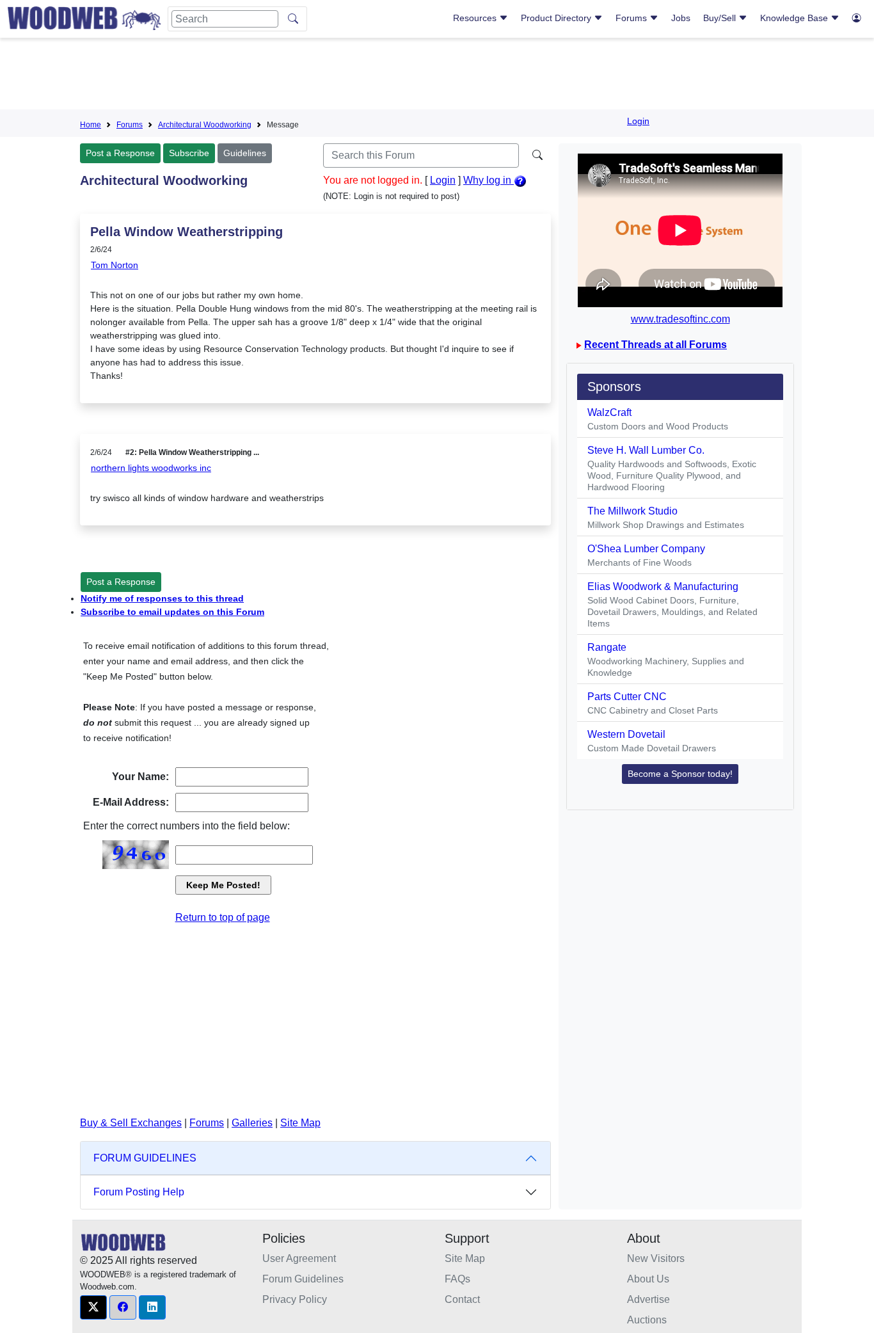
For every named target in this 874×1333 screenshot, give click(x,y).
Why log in (488, 180)
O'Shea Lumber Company (646, 548)
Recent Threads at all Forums (655, 344)
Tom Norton (114, 265)
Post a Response (120, 153)
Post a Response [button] (120, 582)
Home (90, 124)
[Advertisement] (437, 76)
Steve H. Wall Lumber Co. (645, 450)
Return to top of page (222, 917)
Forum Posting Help (138, 1191)
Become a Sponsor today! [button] (680, 774)
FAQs (457, 1278)
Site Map (300, 1122)
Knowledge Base (795, 18)
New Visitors (656, 1258)
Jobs (680, 18)
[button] (93, 1307)
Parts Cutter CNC (627, 696)
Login (638, 121)
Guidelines (244, 153)
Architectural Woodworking (204, 124)
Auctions (647, 1319)
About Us (648, 1278)
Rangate (606, 647)
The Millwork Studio (632, 511)
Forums (632, 18)
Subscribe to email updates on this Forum (172, 612)
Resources (476, 18)
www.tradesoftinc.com (680, 319)
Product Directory (557, 18)
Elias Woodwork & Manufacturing (662, 586)
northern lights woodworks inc (151, 468)
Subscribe (189, 153)
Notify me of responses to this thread (162, 598)
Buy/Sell (720, 18)
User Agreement (299, 1258)
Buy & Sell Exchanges (131, 1122)
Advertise (648, 1299)
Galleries (252, 1122)
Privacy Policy (294, 1299)
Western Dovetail (626, 734)
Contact (462, 1299)
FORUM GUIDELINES (144, 1158)
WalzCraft (609, 412)
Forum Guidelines (303, 1278)
